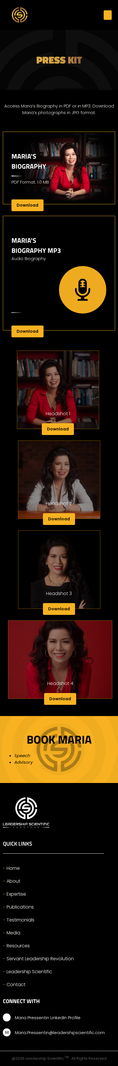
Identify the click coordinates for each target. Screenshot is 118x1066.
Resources (18, 945)
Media (13, 933)
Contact (16, 984)
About (13, 881)
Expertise (16, 894)
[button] (108, 15)
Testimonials (20, 920)
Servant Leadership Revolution (40, 958)
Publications (20, 907)
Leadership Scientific (29, 971)
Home (13, 868)
